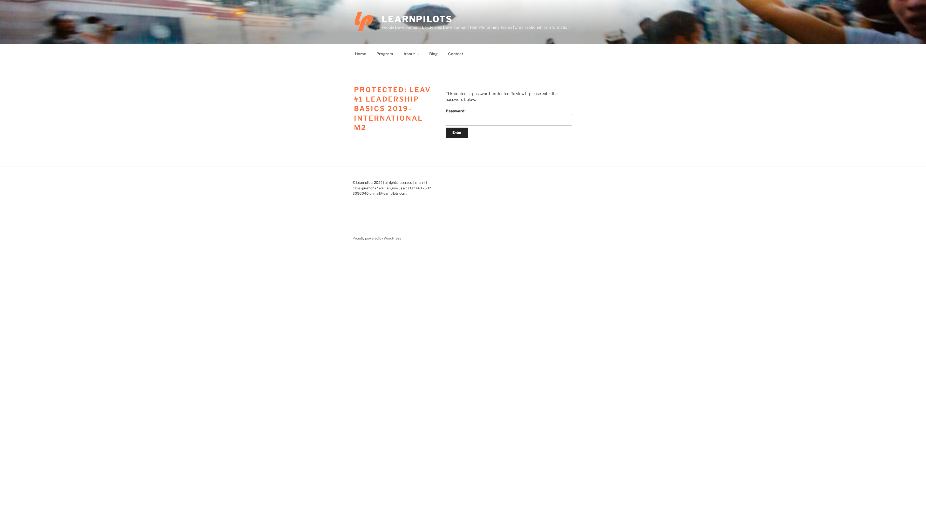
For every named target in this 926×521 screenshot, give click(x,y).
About (409, 54)
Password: (455, 111)
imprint (420, 182)
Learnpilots (417, 19)
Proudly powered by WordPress (377, 238)
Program (384, 54)
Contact (455, 54)
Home (360, 54)
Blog (433, 54)
